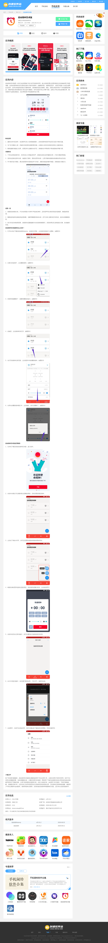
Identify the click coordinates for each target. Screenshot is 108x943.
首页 (36, 6)
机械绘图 (98, 170)
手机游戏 (45, 6)
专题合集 (66, 6)
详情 (21, 33)
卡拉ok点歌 (98, 167)
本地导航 (89, 170)
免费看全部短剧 (89, 164)
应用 (48, 932)
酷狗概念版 (98, 160)
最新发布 (94, 1)
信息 (33, 33)
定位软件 (98, 163)
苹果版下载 (64, 24)
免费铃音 (31, 25)
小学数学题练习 (80, 164)
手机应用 (55, 6)
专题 (57, 33)
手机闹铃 (22, 25)
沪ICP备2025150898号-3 (70, 938)
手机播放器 (89, 160)
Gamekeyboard (80, 160)
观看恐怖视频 (80, 170)
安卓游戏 (80, 1)
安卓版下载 (64, 19)
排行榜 (75, 6)
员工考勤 (89, 167)
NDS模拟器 (80, 167)
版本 (45, 33)
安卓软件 (73, 1)
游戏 (39, 932)
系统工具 (18, 12)
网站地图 (101, 1)
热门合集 (87, 1)
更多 (68, 867)
